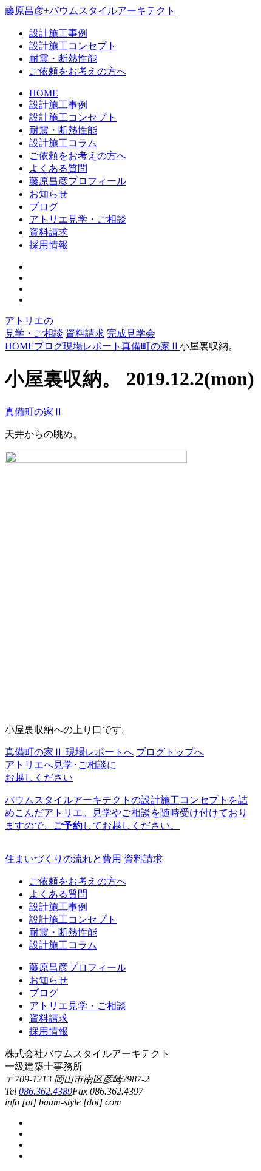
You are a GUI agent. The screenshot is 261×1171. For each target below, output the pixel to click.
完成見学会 (131, 333)
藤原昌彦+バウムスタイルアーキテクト (90, 10)
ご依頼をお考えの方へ (77, 71)
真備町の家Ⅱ (34, 412)
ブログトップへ (170, 752)
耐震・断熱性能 (63, 58)
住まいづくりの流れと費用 (63, 859)
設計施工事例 (58, 33)
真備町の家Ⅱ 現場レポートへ (69, 752)
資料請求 (85, 333)
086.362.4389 (45, 1091)
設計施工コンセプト (73, 46)
